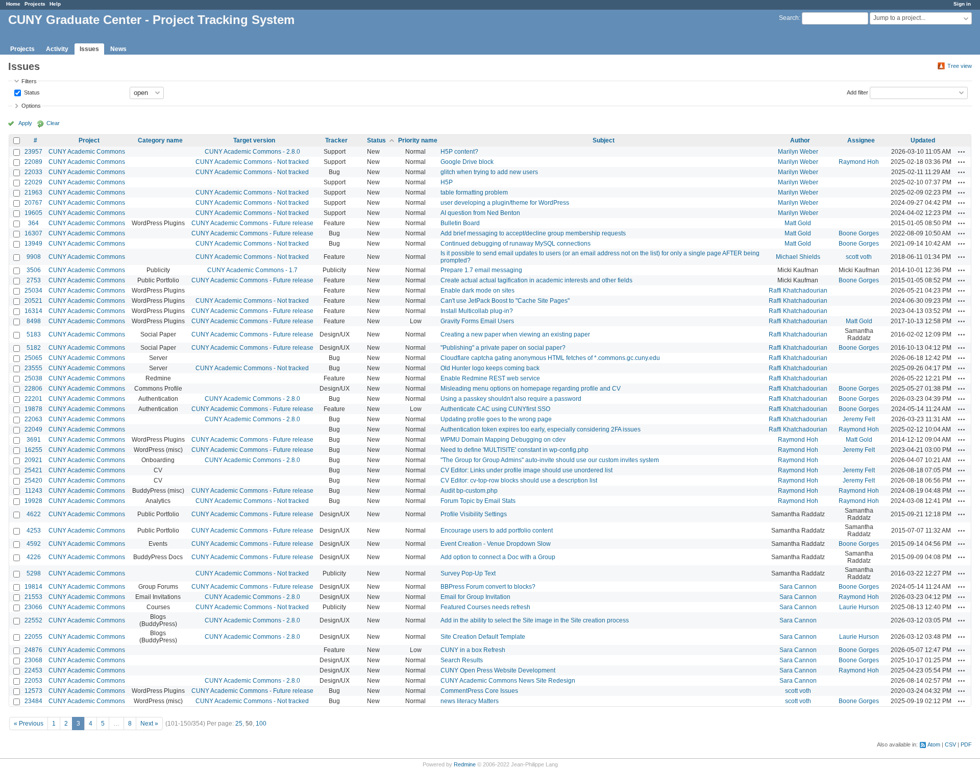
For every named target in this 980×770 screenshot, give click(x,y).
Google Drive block (467, 161)
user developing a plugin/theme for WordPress (504, 202)
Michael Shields (798, 256)
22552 (33, 620)
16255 (33, 449)
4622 (34, 514)
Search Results (461, 660)
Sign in (962, 4)
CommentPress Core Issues (479, 690)
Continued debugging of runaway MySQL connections (515, 243)
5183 (34, 334)
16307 (33, 233)
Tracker (336, 140)
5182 (34, 347)
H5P (446, 182)
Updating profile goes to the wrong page (496, 419)
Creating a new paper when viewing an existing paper (515, 334)
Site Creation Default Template (482, 636)
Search (789, 17)
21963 (33, 192)
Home (13, 4)
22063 (33, 419)
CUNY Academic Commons (86, 151)
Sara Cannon (798, 586)
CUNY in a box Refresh (472, 650)
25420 (33, 480)
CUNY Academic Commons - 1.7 (252, 270)
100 (261, 723)
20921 (33, 460)
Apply (25, 123)
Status (31, 92)
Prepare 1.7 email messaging (481, 270)
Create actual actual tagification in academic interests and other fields (536, 280)
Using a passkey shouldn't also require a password (510, 398)
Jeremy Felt (859, 419)
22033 (33, 172)
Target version (254, 140)
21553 (33, 596)
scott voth (859, 256)
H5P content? (459, 151)
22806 (33, 388)
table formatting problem (474, 192)
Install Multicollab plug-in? (476, 311)
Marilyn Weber (798, 151)
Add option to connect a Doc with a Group (497, 557)
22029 (33, 182)
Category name (160, 140)
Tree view (959, 66)
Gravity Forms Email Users (477, 321)
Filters (29, 81)
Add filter (857, 92)
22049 (33, 429)
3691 (34, 439)
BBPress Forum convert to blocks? (487, 586)
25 (238, 723)
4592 (34, 543)
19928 (33, 500)
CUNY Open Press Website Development (497, 670)
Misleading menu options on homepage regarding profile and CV (530, 388)
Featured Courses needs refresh (485, 607)
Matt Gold (798, 223)
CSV (950, 744)
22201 (33, 398)
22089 (33, 161)
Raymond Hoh (859, 161)
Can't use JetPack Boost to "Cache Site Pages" (505, 300)
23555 (33, 368)
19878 (33, 409)
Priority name (417, 140)
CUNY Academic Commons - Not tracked (252, 161)
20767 (33, 202)
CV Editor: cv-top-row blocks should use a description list (518, 480)
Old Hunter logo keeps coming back (490, 368)
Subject (604, 140)
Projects (34, 4)
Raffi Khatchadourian (798, 290)
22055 (33, 636)
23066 (33, 607)
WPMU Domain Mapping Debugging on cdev (503, 439)
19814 (33, 586)
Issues (89, 49)
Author (800, 140)
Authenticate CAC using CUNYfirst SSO (495, 409)
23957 (33, 151)
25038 (33, 378)
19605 (33, 212)
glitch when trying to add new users (489, 172)
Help (55, 4)
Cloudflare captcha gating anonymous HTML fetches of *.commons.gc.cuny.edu (550, 358)
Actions (962, 152)
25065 (33, 358)
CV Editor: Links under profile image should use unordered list (526, 470)
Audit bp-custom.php (469, 490)
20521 (33, 300)
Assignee (861, 140)
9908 (34, 256)
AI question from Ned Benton (480, 212)
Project (89, 140)
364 (33, 223)
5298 (34, 573)
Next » (149, 723)
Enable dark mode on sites (477, 290)
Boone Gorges (859, 233)
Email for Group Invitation (475, 596)
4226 (34, 557)
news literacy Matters (469, 701)
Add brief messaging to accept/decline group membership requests (533, 233)
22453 (33, 670)
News (118, 49)
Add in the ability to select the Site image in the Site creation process (534, 620)
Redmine (465, 764)
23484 (33, 701)
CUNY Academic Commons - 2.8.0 (252, 151)
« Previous (28, 723)
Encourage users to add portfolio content (496, 530)
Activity (57, 49)
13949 (33, 243)
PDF (966, 744)
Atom (933, 744)
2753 (34, 280)
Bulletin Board (460, 223)
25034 (33, 290)
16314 (33, 311)
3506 (34, 270)
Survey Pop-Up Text (468, 573)
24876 (33, 650)
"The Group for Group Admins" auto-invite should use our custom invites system (549, 460)
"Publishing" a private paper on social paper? (503, 347)
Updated (923, 140)
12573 (33, 690)
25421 (33, 470)
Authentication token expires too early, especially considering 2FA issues (540, 429)
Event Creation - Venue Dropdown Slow (495, 543)
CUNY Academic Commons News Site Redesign (507, 680)
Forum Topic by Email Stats (478, 500)
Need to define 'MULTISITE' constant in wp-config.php (514, 449)
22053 (33, 680)
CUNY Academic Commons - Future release (252, 223)
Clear (53, 123)
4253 (34, 530)
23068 (33, 660)
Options (31, 106)
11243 (33, 490)
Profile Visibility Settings (473, 514)
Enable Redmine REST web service (490, 378)
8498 (34, 321)
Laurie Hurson (859, 607)
